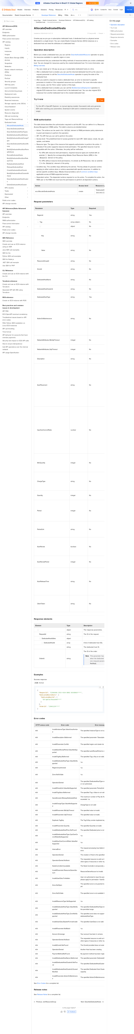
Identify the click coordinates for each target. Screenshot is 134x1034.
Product (101, 33)
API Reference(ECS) (79, 20)
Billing (60, 15)
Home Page (37, 20)
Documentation (8, 15)
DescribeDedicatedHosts (66, 74)
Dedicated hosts (40, 22)
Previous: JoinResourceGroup (46, 1002)
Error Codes (41, 983)
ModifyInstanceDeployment (81, 88)
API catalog (90, 20)
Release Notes (42, 994)
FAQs (66, 15)
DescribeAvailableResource (80, 55)
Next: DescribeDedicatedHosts (91, 1002)
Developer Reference (49, 15)
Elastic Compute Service (23, 15)
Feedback (72, 1012)
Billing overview (39, 65)
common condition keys (89, 172)
